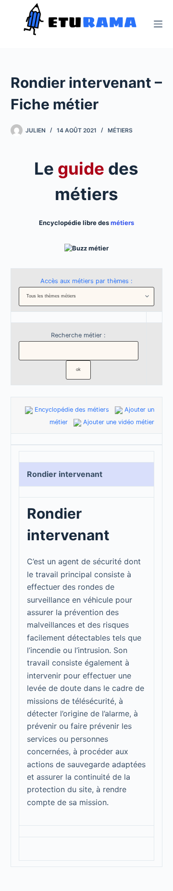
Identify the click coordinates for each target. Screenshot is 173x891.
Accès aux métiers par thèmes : (86, 281)
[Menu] (158, 24)
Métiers (120, 130)
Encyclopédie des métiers (72, 409)
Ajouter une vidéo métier (118, 422)
